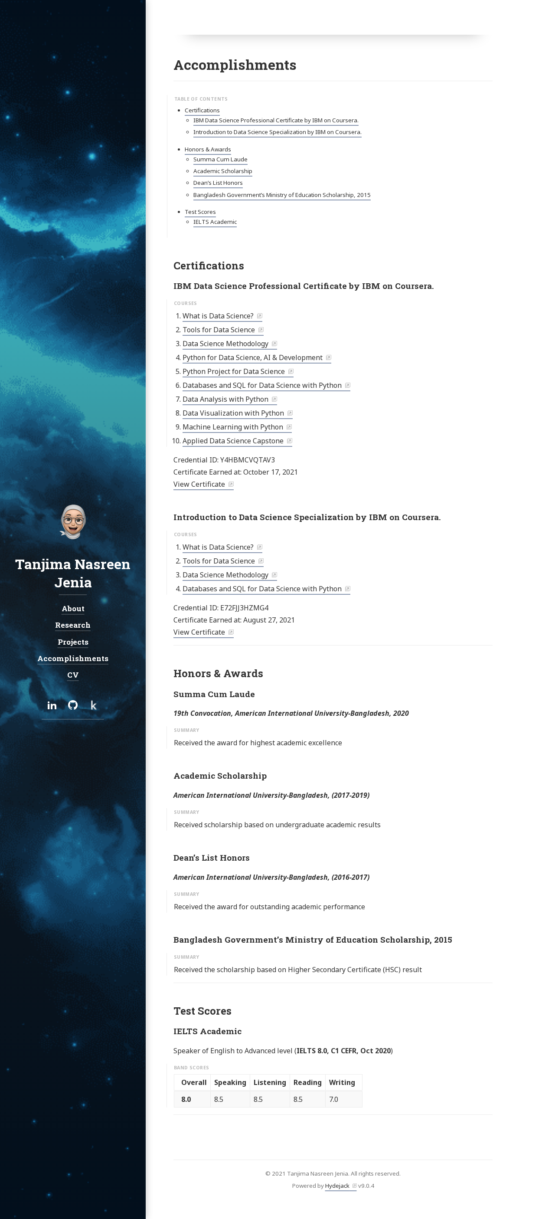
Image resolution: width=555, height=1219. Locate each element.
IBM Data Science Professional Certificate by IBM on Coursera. (276, 120)
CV (73, 675)
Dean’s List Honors (218, 183)
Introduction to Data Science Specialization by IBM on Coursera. (277, 132)
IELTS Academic (215, 222)
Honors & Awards (208, 149)
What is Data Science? (218, 316)
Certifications (202, 110)
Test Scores (200, 212)
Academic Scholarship (222, 171)
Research (73, 625)
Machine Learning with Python (233, 427)
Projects (73, 641)
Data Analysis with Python (225, 399)
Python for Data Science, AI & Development (253, 357)
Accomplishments (72, 658)
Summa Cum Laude (220, 159)
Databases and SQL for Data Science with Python (262, 385)
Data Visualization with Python (233, 413)
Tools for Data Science (219, 329)
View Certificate (199, 484)
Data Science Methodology (225, 343)
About (73, 608)
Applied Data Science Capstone (233, 441)
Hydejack (337, 1186)
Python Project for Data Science (234, 371)
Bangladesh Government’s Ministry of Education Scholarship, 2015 (282, 195)
